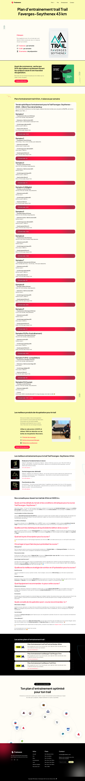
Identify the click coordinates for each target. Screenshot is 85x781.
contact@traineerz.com (65, 754)
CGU (34, 762)
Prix (58, 2)
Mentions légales (36, 764)
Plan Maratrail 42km (49, 754)
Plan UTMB (47, 766)
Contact (72, 2)
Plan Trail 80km (48, 758)
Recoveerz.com (36, 766)
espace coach (58, 624)
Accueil (34, 754)
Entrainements (36, 760)
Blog (34, 758)
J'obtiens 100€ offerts (21, 81)
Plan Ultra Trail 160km (49, 764)
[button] (53, 2)
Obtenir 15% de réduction (22, 447)
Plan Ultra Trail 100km (49, 760)
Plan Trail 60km (48, 756)
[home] (16, 2)
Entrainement (64, 2)
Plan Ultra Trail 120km (49, 762)
